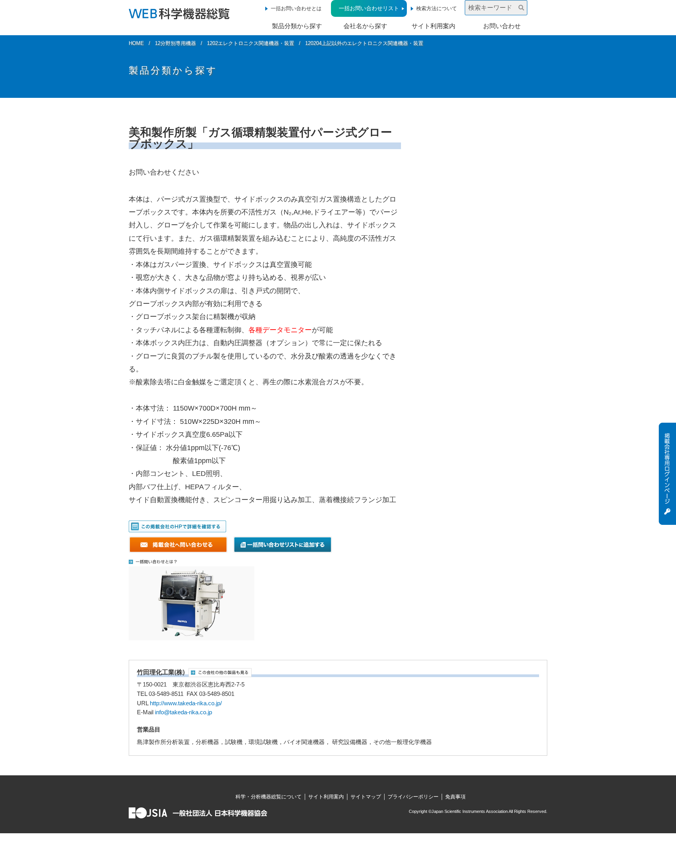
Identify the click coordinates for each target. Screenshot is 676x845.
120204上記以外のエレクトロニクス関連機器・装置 (364, 43)
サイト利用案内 (433, 26)
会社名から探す (365, 26)
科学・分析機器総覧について (269, 797)
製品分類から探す (297, 26)
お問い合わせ (502, 26)
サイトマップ (366, 797)
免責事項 (455, 797)
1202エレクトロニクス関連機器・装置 (250, 43)
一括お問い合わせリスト (369, 8)
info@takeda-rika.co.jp (183, 712)
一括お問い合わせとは (296, 8)
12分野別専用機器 (175, 43)
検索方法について (436, 8)
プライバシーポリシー (413, 797)
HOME (136, 43)
